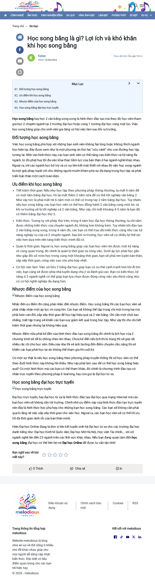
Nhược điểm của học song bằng (37, 101)
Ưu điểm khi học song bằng (35, 95)
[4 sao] (60, 455)
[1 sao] (44, 455)
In (120, 468)
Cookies (118, 503)
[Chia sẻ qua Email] (20, 61)
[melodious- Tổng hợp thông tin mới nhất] (30, 5)
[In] (20, 72)
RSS (135, 503)
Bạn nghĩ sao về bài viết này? (25, 455)
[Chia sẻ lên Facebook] (20, 50)
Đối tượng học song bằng (34, 89)
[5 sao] (66, 455)
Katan (42, 56)
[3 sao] (55, 455)
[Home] (20, 37)
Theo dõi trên (120, 56)
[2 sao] (49, 455)
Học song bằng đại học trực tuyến (39, 107)
